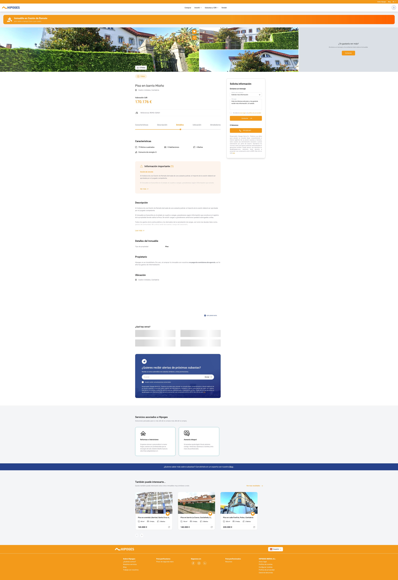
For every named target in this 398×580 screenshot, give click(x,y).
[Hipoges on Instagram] (199, 563)
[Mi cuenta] (394, 7)
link (204, 392)
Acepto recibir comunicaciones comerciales (158, 382)
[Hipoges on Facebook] (193, 563)
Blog (389, 1)
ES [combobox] (393, 1)
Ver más (143, 189)
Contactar (348, 53)
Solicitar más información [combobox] (239, 95)
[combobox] (274, 549)
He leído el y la (247, 113)
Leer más (138, 231)
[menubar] (205, 8)
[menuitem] (187, 7)
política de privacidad (254, 113)
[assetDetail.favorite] (168, 514)
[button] (395, 1)
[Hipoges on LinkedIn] (205, 563)
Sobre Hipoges (381, 1)
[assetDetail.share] (194, 38)
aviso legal (242, 113)
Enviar (207, 377)
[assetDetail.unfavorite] (194, 32)
